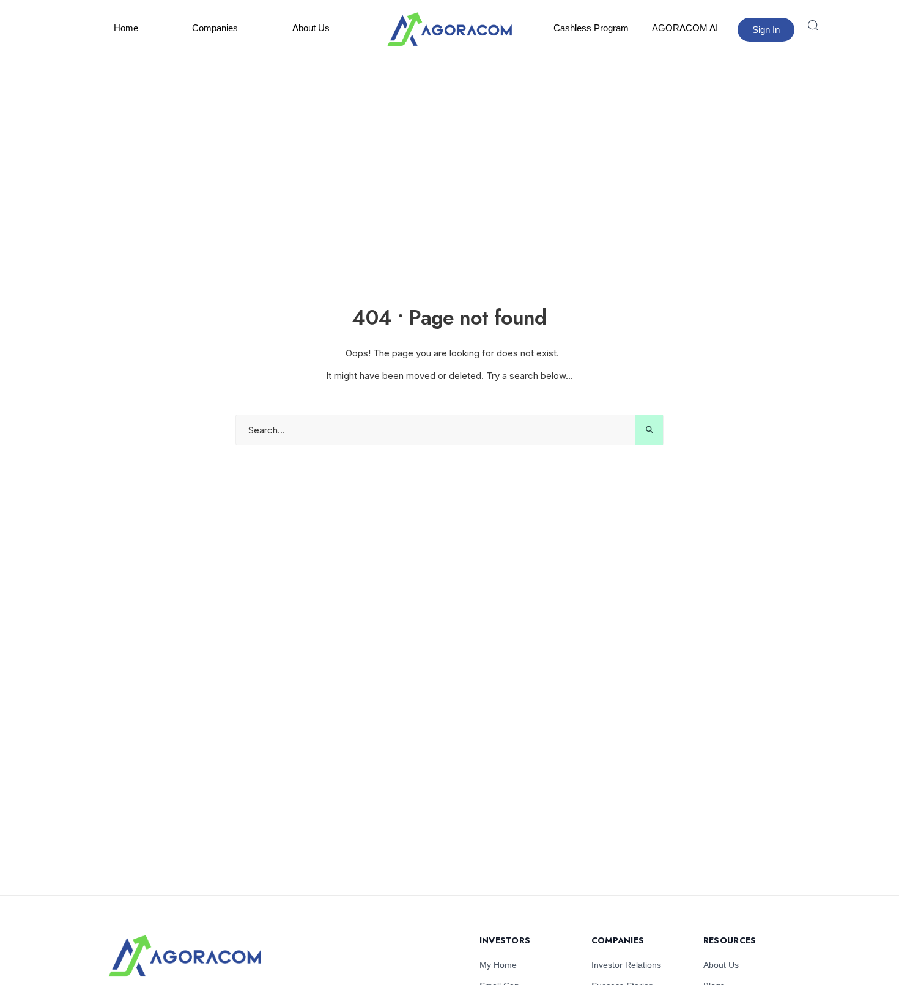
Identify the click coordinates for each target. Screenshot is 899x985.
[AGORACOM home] (449, 29)
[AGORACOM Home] (184, 956)
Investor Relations (626, 965)
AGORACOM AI (685, 28)
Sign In (766, 29)
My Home (498, 965)
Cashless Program (591, 28)
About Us (311, 28)
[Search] (812, 25)
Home (126, 28)
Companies (215, 28)
